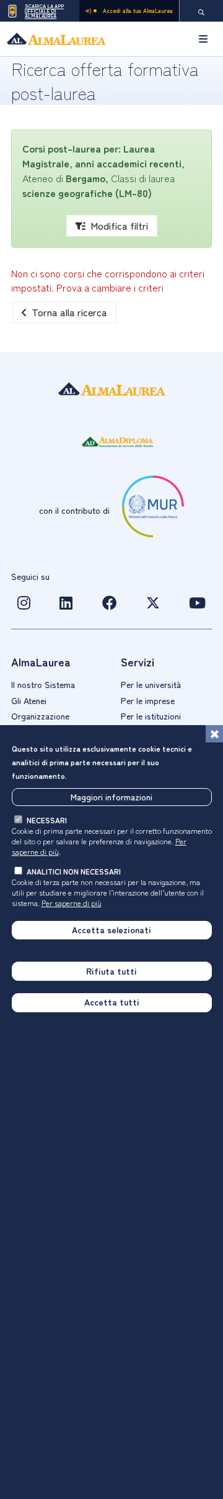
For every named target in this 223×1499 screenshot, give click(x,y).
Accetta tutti (111, 1002)
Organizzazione (40, 716)
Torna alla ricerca (69, 311)
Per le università (151, 684)
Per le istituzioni (151, 716)
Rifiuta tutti (111, 971)
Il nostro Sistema (43, 684)
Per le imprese (148, 700)
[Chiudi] (214, 733)
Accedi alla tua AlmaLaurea (138, 11)
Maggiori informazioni (111, 797)
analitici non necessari (74, 871)
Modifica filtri (119, 225)
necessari (47, 820)
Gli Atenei (28, 700)
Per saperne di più (72, 902)
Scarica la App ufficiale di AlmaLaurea (44, 10)
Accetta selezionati (111, 929)
